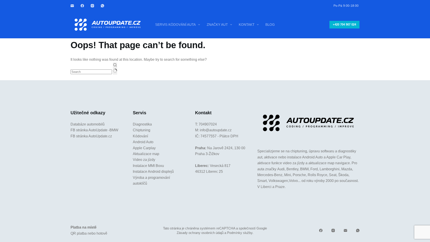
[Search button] (115, 69)
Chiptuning (141, 130)
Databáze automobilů (88, 124)
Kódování (140, 136)
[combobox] (91, 71)
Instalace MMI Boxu (148, 166)
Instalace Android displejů (153, 171)
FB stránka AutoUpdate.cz (91, 136)
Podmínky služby (239, 233)
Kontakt (246, 24)
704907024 (208, 124)
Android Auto (143, 142)
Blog (270, 24)
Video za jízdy (144, 160)
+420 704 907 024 (344, 24)
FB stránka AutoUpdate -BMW (94, 130)
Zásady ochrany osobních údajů (200, 233)
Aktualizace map (146, 154)
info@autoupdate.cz (216, 130)
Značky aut (217, 24)
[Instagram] (92, 5)
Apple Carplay (144, 148)
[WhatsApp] (102, 5)
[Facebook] (82, 5)
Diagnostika (142, 124)
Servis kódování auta (175, 24)
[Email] (72, 5)
